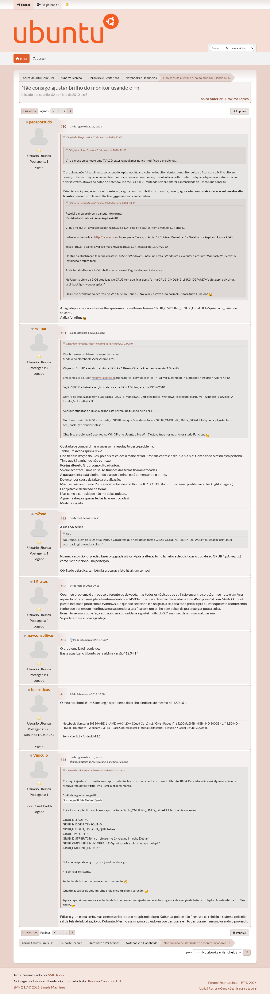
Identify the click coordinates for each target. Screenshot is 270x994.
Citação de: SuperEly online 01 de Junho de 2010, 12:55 (97, 150)
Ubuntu (92, 981)
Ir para (188, 952)
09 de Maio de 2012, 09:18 (84, 585)
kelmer (40, 328)
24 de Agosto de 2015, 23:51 (86, 757)
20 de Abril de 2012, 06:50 (84, 518)
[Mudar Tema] (67, 4)
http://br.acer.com (106, 237)
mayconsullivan (40, 635)
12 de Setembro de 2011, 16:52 (87, 332)
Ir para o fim (29, 111)
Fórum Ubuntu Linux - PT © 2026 (232, 982)
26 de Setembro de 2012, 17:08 (87, 694)
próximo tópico (237, 99)
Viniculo (40, 755)
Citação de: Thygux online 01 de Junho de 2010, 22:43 (94, 137)
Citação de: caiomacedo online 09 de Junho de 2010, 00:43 (96, 770)
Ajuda (203, 988)
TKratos (40, 581)
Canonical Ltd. (111, 981)
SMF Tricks (56, 975)
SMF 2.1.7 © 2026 (26, 987)
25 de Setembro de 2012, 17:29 (90, 639)
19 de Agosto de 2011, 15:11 (86, 126)
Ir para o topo (30, 932)
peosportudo (40, 121)
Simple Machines (53, 987)
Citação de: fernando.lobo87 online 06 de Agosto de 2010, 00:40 (102, 202)
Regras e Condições (221, 988)
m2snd (40, 513)
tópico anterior (211, 99)
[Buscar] (227, 48)
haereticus (40, 689)
